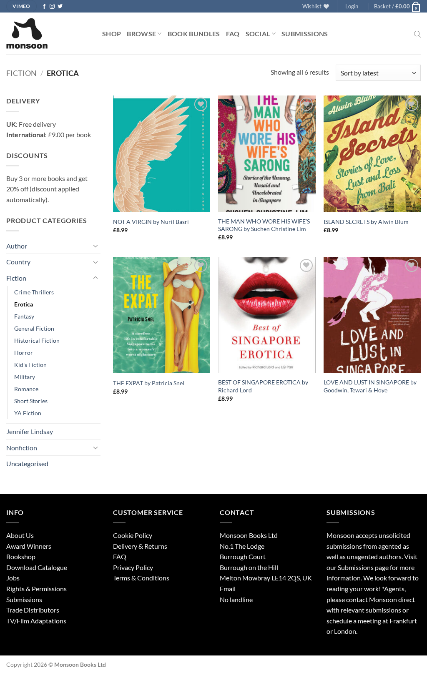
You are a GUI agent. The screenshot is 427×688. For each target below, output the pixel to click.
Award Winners (28, 546)
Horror (23, 352)
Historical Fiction (37, 340)
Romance (26, 388)
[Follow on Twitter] (60, 7)
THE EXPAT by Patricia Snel (148, 383)
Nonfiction (21, 448)
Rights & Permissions (36, 589)
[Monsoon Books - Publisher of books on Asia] (48, 33)
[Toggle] (95, 246)
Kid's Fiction (30, 364)
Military (24, 376)
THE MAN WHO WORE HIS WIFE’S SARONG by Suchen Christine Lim (264, 225)
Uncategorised (27, 463)
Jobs (13, 578)
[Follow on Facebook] (44, 7)
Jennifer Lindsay (29, 431)
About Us (20, 535)
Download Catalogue (36, 567)
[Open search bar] (417, 33)
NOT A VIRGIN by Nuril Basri (151, 221)
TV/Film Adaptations (36, 621)
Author (16, 246)
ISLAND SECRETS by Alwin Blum (366, 221)
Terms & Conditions (141, 578)
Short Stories (31, 400)
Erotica (23, 304)
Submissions (304, 34)
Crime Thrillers (34, 292)
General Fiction (34, 328)
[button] (351, 6)
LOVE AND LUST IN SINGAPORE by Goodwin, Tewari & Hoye (370, 386)
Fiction (21, 73)
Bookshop (20, 556)
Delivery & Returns (140, 546)
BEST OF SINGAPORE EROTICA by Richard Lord (263, 386)
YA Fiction (27, 413)
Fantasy (24, 316)
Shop (111, 34)
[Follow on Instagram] (52, 7)
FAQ (233, 34)
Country (18, 262)
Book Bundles (194, 34)
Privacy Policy (133, 567)
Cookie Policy (132, 535)
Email (228, 589)
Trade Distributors (32, 610)
